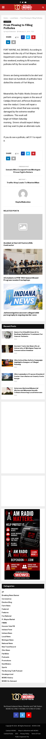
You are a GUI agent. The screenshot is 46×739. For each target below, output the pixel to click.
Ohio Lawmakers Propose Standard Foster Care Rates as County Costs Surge (29, 376)
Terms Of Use (35, 734)
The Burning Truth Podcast (12, 671)
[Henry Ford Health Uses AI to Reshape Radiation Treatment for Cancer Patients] (7, 334)
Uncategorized (7, 674)
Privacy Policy (24, 734)
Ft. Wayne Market (8, 619)
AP (3, 592)
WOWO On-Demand (9, 681)
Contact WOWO (11, 730)
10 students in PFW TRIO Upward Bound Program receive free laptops (21, 279)
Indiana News (7, 633)
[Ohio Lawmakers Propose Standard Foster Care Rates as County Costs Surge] (7, 377)
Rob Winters (6, 664)
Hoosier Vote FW (8, 626)
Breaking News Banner (10, 595)
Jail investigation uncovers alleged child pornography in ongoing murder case (21, 314)
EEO (16, 734)
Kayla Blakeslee (10, 31)
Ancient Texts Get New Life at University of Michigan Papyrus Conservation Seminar (27, 348)
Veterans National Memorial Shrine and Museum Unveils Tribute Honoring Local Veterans (28, 390)
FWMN (4, 623)
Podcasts (5, 657)
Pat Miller (5, 654)
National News (7, 643)
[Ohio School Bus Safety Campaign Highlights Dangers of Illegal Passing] (7, 363)
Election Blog (7, 602)
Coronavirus (6, 599)
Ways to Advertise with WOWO (28, 730)
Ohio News (6, 650)
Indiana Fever (7, 630)
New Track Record (9, 647)
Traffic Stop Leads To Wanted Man (23, 182)
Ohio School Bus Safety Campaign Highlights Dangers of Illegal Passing (28, 362)
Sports (4, 667)
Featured (5, 609)
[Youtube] (28, 715)
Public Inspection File (22, 737)
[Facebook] (16, 715)
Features (5, 612)
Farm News (6, 606)
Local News (7, 21)
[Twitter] (22, 715)
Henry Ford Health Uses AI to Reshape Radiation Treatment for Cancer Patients (28, 334)
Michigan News (8, 640)
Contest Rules (8, 734)
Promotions (6, 660)
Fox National (6, 616)
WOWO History (7, 678)
